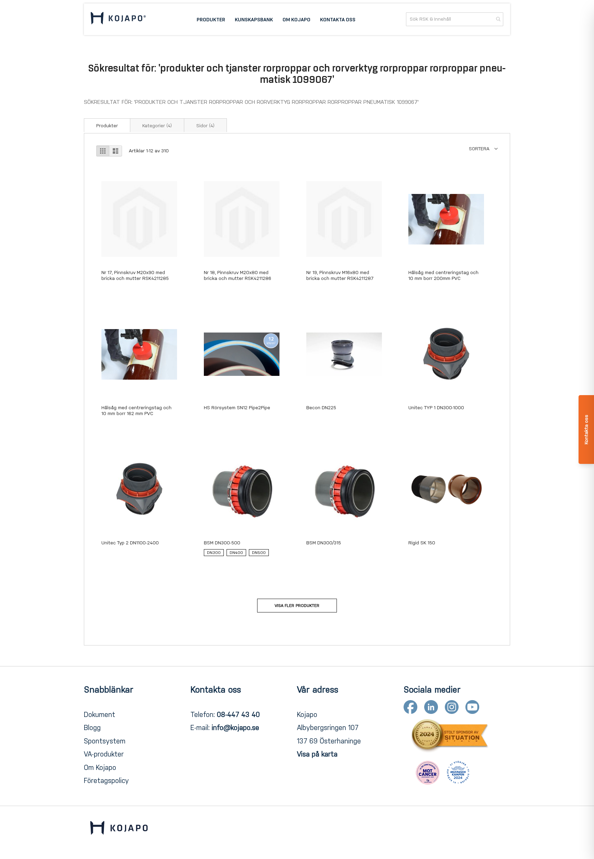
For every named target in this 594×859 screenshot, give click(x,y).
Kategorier (157, 126)
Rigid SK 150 (421, 543)
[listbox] (241, 554)
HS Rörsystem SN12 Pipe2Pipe (237, 408)
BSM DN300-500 (222, 543)
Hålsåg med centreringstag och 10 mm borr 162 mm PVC (136, 410)
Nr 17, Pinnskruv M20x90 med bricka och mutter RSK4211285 (135, 275)
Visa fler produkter (297, 605)
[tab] (107, 125)
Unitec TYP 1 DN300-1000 (436, 408)
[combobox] (454, 19)
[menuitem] (211, 19)
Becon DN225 (321, 408)
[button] (483, 148)
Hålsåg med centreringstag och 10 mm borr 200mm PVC (443, 275)
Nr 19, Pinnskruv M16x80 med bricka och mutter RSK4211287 (340, 275)
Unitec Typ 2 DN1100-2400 (130, 543)
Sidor (205, 126)
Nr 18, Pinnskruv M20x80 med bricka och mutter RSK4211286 (237, 275)
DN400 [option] (236, 552)
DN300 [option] (214, 552)
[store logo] (118, 19)
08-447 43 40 (238, 714)
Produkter (107, 126)
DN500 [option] (259, 552)
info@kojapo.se (235, 728)
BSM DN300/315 (323, 543)
